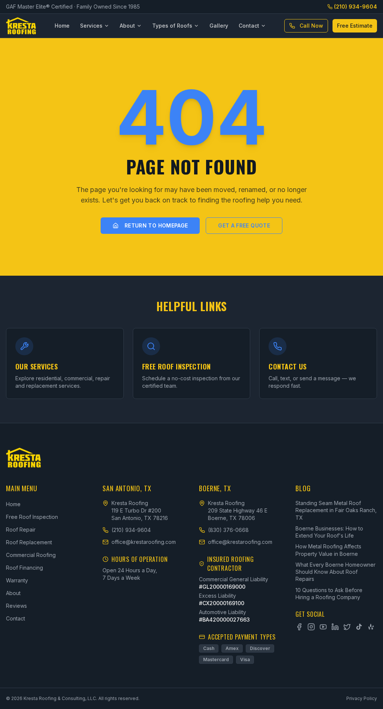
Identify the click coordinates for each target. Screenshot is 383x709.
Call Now (311, 25)
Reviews (16, 606)
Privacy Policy (361, 698)
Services (91, 25)
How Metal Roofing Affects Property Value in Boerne (328, 550)
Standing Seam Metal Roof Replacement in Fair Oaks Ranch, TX (336, 510)
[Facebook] (299, 627)
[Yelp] (371, 627)
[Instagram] (311, 627)
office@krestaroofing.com (143, 542)
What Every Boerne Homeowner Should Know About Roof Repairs (335, 571)
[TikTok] (359, 627)
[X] (347, 627)
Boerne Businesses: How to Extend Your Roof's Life (329, 532)
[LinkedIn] (335, 627)
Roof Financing (24, 567)
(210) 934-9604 (355, 6)
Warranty (17, 580)
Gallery (218, 25)
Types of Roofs (172, 25)
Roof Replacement (29, 542)
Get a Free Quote (244, 225)
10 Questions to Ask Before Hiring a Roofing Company (328, 593)
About (127, 25)
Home (62, 25)
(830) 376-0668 (228, 530)
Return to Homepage (156, 225)
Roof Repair (21, 529)
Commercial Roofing (31, 555)
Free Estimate (355, 25)
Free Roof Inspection (32, 517)
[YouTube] (323, 627)
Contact (249, 25)
